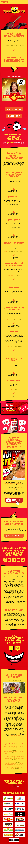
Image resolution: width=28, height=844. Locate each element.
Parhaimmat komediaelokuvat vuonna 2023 (14, 756)
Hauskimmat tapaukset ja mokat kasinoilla (14, 746)
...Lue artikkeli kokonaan (15, 735)
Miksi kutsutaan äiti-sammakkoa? (14, 309)
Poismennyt (14, 196)
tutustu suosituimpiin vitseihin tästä (14, 598)
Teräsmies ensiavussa (14, 243)
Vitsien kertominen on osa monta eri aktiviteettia (14, 754)
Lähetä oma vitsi (14, 536)
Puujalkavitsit (14, 109)
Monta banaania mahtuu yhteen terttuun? (14, 174)
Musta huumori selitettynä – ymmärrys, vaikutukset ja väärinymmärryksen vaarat (14, 764)
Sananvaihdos (14, 380)
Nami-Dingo (14, 220)
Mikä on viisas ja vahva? (14, 359)
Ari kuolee (14, 287)
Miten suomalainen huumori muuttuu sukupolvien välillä (14, 762)
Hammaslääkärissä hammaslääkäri (14, 264)
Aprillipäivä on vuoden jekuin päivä (14, 748)
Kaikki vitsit (14, 116)
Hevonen (14, 331)
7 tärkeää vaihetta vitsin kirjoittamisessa (14, 758)
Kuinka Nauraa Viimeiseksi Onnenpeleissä (14, 751)
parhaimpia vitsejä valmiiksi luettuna (12, 483)
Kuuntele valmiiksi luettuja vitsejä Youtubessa (14, 768)
